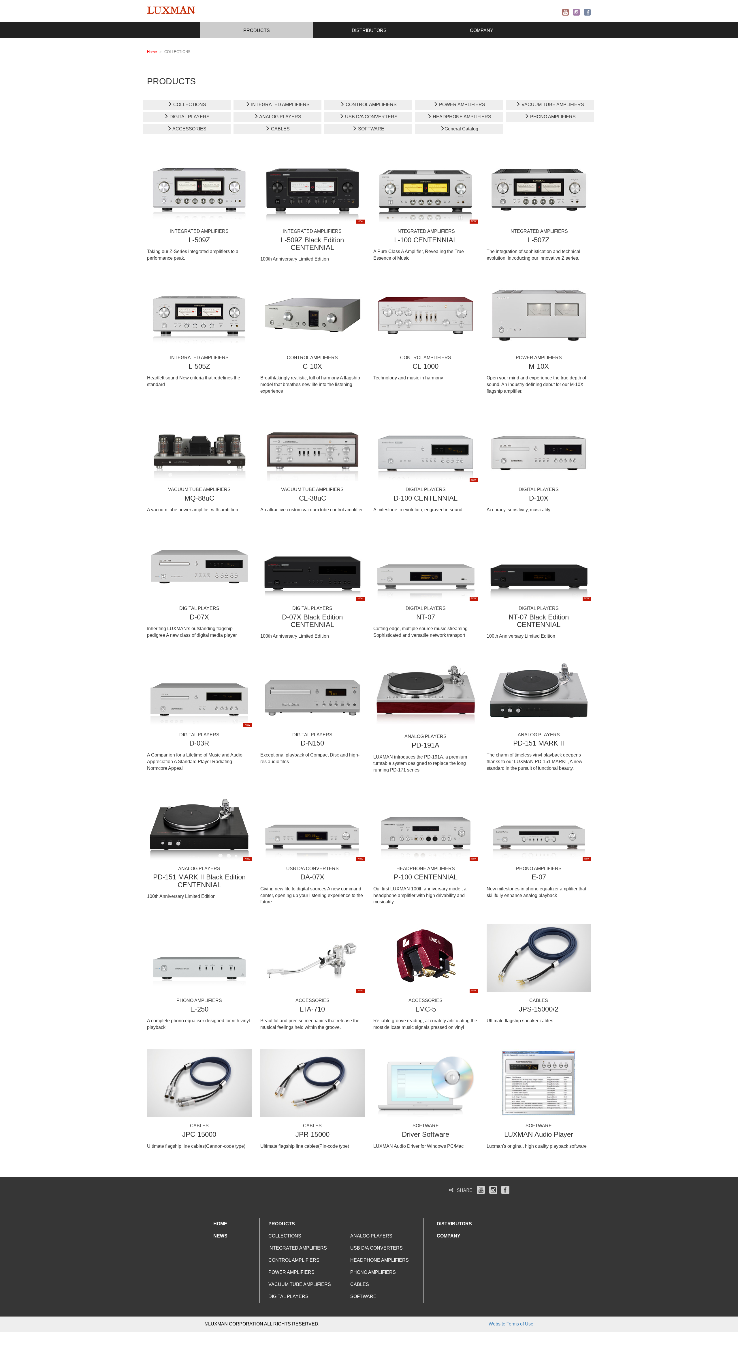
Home (152, 52)
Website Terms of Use (511, 1323)
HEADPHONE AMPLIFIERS (461, 116)
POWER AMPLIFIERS (461, 104)
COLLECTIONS (189, 104)
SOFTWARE (370, 128)
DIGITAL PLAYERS (189, 116)
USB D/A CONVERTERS (371, 116)
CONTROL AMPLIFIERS (370, 104)
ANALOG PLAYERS (279, 116)
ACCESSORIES (189, 128)
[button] (256, 30)
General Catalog (461, 128)
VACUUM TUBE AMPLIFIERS (552, 104)
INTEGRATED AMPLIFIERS (280, 104)
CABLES (280, 128)
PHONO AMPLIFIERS (552, 116)
